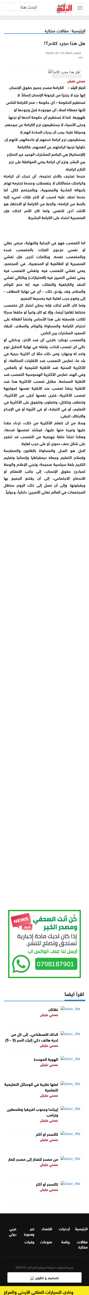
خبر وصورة (29, 1231)
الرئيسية (78, 30)
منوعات (46, 1241)
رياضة (65, 1241)
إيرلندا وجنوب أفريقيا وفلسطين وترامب (32, 1111)
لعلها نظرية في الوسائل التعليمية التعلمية (31, 1086)
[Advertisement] (44, 696)
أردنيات (64, 1228)
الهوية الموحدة (46, 1058)
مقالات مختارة (57, 30)
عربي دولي (13, 1231)
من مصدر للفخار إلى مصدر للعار (33, 1158)
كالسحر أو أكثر (47, 1133)
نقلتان (53, 1008)
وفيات (29, 1241)
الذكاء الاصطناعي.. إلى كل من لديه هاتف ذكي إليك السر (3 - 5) (31, 1036)
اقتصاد (47, 1228)
